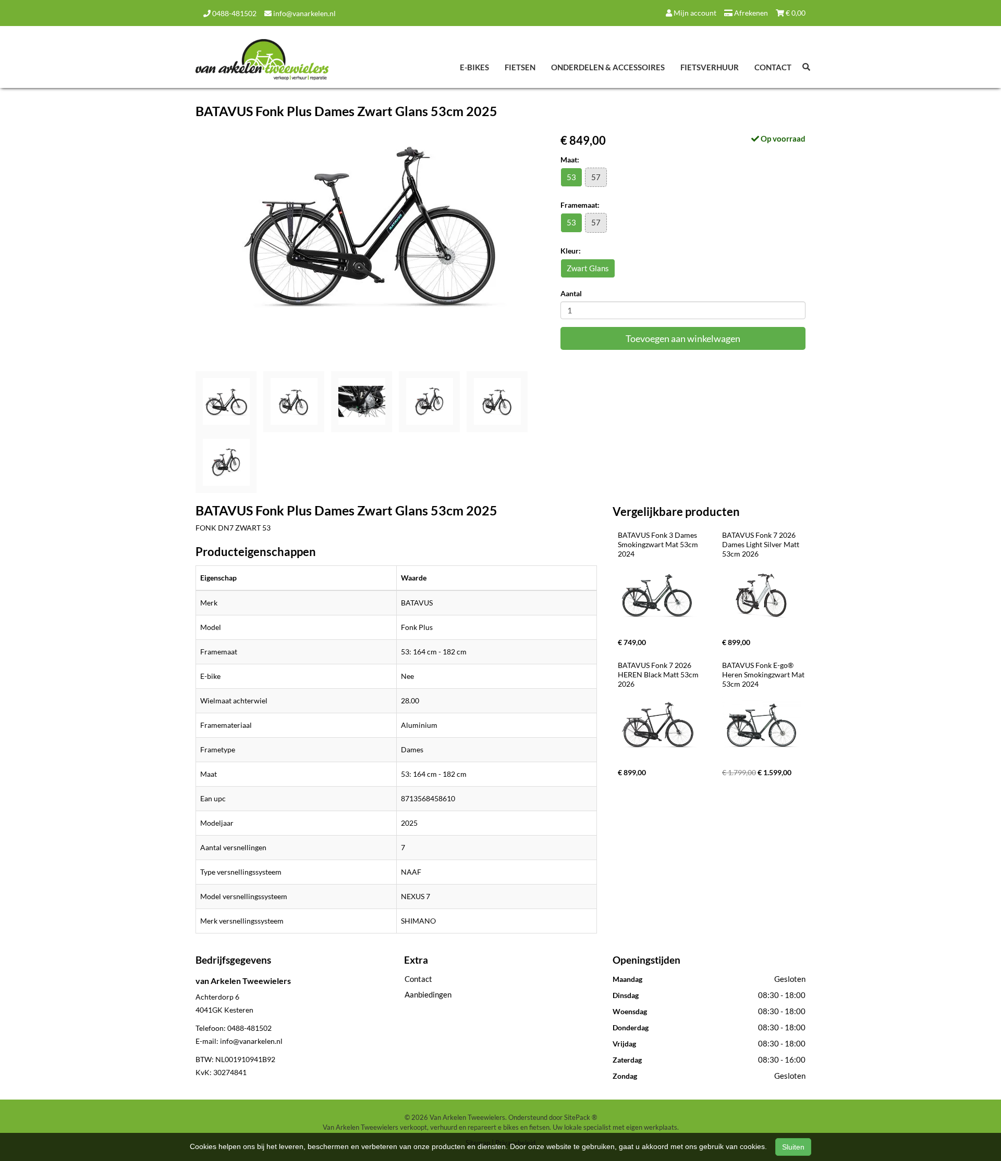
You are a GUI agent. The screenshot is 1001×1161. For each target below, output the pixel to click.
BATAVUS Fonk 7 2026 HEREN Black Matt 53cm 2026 (659, 674)
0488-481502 (234, 13)
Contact (772, 67)
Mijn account (694, 12)
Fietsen (520, 67)
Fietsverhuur (709, 67)
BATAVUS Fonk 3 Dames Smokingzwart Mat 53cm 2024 (659, 544)
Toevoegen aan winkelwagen (683, 338)
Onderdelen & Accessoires (608, 67)
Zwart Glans (588, 268)
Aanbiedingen (428, 994)
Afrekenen (750, 12)
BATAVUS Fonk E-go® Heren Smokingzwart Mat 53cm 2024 (764, 674)
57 (596, 177)
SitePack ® (580, 1117)
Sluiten (793, 1147)
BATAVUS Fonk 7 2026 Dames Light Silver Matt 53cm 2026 (761, 544)
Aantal (571, 293)
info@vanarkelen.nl (304, 13)
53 (571, 177)
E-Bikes (474, 67)
